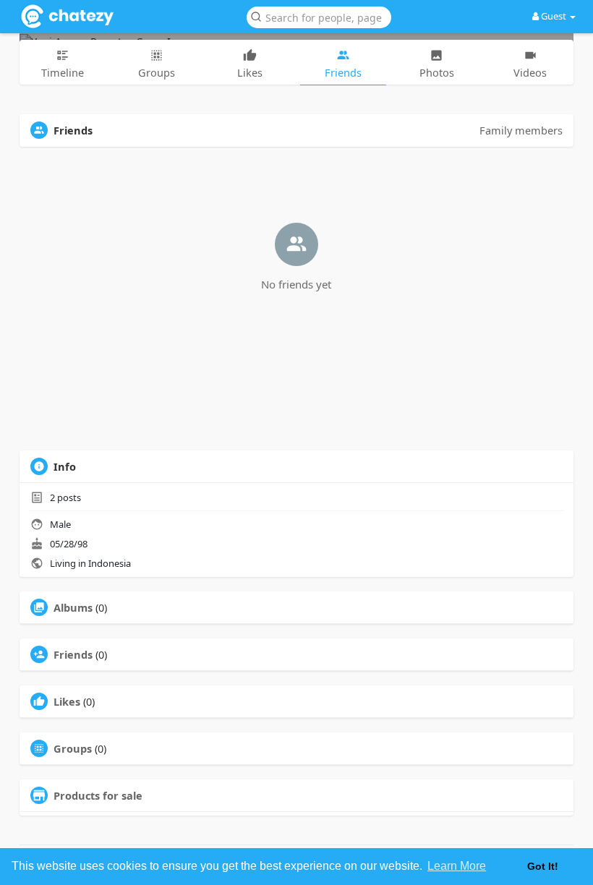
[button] (319, 16)
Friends (73, 654)
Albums (73, 607)
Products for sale (98, 795)
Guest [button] (553, 15)
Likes (67, 701)
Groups (73, 748)
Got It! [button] (542, 866)
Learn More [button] (456, 866)
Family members (521, 130)
